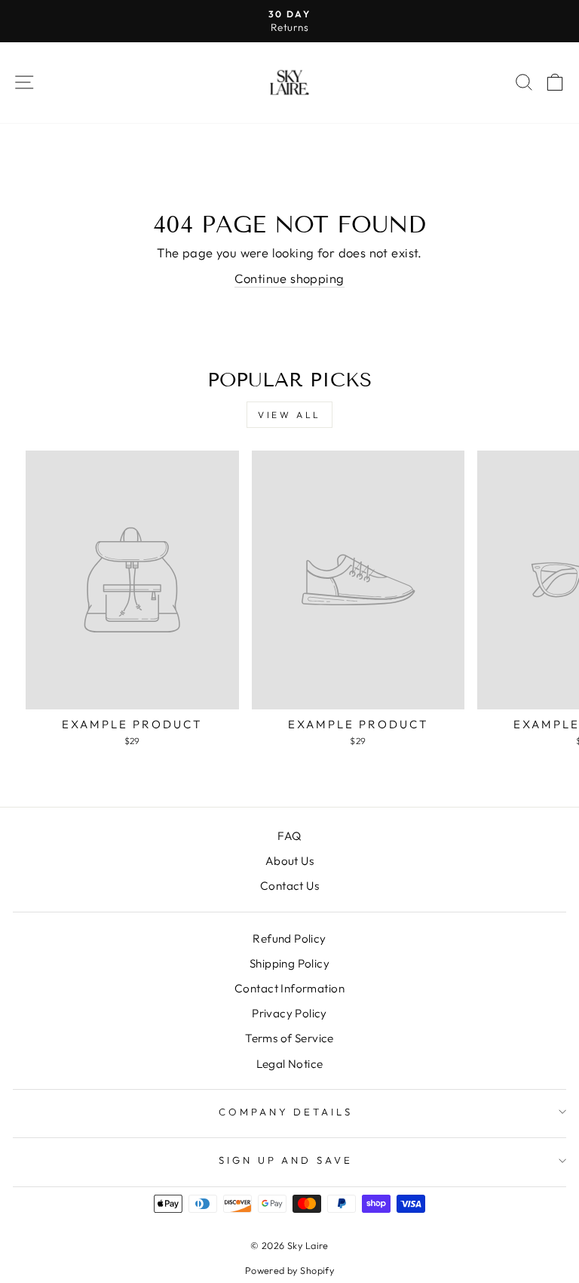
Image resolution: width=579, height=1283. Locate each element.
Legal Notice (289, 1064)
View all (289, 414)
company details (286, 1112)
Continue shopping (289, 278)
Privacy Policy (289, 1013)
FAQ (289, 836)
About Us (289, 861)
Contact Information (289, 988)
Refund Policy (289, 938)
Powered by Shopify (289, 1270)
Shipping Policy (289, 963)
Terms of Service (289, 1038)
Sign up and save (286, 1160)
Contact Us (289, 885)
